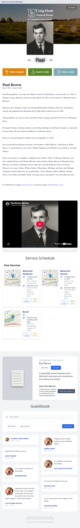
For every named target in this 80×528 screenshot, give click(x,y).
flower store (59, 184)
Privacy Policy (34, 519)
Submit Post (68, 426)
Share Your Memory (66, 391)
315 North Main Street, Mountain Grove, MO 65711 (32, 292)
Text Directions (26, 300)
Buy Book (56, 368)
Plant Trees (34, 300)
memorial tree (27, 184)
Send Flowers (34, 334)
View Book (44, 368)
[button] (12, 276)
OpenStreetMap (42, 522)
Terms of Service (46, 519)
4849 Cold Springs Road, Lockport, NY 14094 (32, 327)
